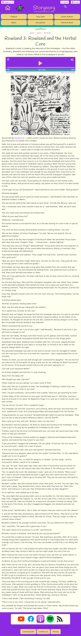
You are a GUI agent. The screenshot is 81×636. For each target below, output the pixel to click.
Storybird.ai (19, 138)
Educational (40, 22)
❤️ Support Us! (7, 2)
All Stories (47, 33)
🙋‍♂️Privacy (75, 2)
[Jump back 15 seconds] (8, 59)
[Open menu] (74, 7)
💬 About (64, 2)
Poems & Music (67, 22)
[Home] (8, 8)
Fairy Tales (40, 16)
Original (14, 16)
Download (9, 73)
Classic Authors (67, 16)
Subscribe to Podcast (68, 73)
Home (32, 33)
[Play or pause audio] (40, 63)
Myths (13, 22)
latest (39, 33)
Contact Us (43, 631)
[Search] (65, 7)
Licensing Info (28, 631)
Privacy (56, 631)
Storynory (44, 7)
